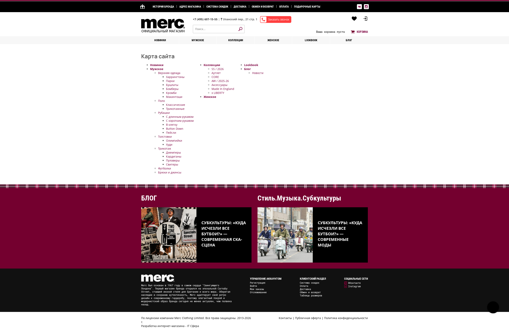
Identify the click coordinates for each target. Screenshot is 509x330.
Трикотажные (175, 109)
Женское (273, 40)
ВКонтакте (354, 282)
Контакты (285, 318)
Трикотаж (164, 148)
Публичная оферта (308, 318)
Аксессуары (219, 85)
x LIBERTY (218, 93)
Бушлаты (172, 85)
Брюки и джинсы (169, 172)
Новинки (160, 40)
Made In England (223, 89)
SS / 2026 (218, 69)
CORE (215, 77)
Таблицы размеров (311, 295)
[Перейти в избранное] (354, 18)
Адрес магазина (190, 6)
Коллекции (235, 40)
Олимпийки (174, 140)
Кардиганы (173, 156)
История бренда (163, 6)
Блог (349, 40)
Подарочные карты (307, 6)
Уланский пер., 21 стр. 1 (240, 19)
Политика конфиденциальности (346, 318)
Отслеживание (258, 292)
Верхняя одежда (169, 73)
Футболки (164, 168)
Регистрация (257, 282)
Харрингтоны (175, 77)
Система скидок (217, 6)
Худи (169, 144)
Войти (253, 285)
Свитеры (172, 164)
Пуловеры (173, 160)
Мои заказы (257, 289)
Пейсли (171, 132)
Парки (170, 81)
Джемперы (173, 152)
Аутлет (216, 73)
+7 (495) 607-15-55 (205, 19)
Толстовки (165, 136)
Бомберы (172, 89)
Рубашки (164, 113)
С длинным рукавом (179, 117)
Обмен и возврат (263, 6)
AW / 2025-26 (220, 81)
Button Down (174, 128)
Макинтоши (174, 97)
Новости (257, 73)
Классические (175, 105)
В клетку (171, 125)
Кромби (171, 93)
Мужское (198, 40)
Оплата (284, 6)
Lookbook (311, 40)
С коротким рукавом (180, 121)
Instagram (354, 286)
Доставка (240, 6)
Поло (161, 101)
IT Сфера (193, 326)
